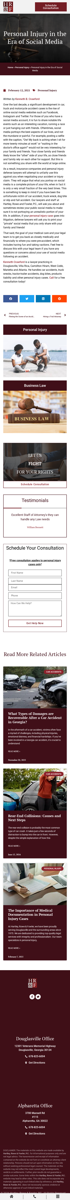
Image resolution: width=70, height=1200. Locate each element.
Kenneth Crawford (14, 262)
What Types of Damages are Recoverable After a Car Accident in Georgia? (35, 717)
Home (10, 67)
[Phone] (34, 1197)
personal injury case (41, 215)
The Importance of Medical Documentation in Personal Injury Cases (30, 914)
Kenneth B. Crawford (27, 99)
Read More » (14, 751)
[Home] (11, 1197)
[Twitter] (38, 996)
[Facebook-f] (32, 996)
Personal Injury (22, 67)
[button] (10, 298)
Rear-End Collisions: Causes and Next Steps (34, 818)
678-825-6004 (37, 1056)
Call (51, 277)
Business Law (35, 385)
